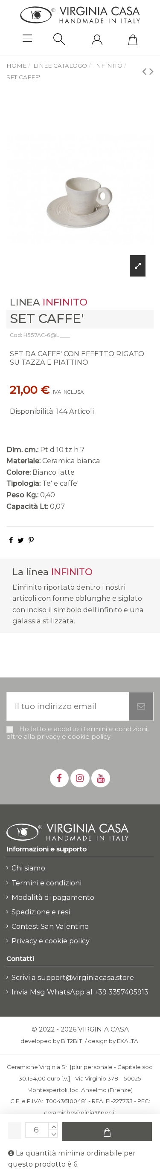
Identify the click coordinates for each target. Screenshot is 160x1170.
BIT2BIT (71, 1040)
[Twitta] (20, 540)
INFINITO (65, 302)
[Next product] (151, 70)
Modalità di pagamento (53, 897)
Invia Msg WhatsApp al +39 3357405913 (80, 992)
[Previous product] (145, 70)
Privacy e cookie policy (51, 941)
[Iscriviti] (141, 706)
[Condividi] (11, 540)
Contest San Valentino (50, 926)
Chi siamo (28, 868)
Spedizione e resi (41, 912)
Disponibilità (31, 411)
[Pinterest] (31, 540)
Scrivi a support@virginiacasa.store (73, 977)
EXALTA (127, 1040)
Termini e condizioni (46, 883)
